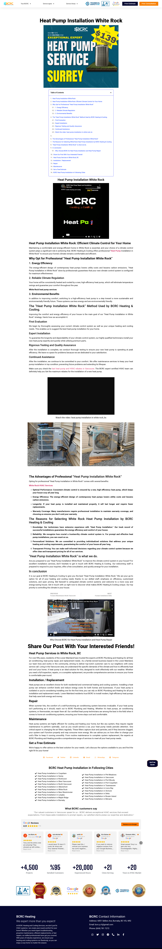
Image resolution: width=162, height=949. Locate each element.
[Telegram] (108, 934)
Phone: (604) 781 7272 (99, 928)
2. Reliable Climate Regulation (65, 110)
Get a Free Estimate (59, 169)
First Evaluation (60, 120)
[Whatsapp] (92, 934)
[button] (111, 92)
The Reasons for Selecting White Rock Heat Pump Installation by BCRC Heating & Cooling (82, 142)
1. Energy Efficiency (61, 107)
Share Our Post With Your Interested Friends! (67, 154)
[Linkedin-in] (118, 934)
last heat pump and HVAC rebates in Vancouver (73, 369)
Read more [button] (27, 849)
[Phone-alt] (113, 934)
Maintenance (57, 166)
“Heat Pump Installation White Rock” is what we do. (69, 145)
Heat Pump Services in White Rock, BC (66, 157)
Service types (47, 3)
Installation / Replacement (62, 160)
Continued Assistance (62, 129)
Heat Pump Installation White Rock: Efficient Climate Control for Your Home (77, 101)
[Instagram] (102, 934)
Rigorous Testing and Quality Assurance (68, 126)
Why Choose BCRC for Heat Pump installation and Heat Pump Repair (78, 151)
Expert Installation (61, 123)
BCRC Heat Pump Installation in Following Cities (69, 172)
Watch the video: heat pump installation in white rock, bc (73, 132)
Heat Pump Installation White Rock (63, 98)
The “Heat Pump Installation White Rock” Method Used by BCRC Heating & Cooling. (79, 117)
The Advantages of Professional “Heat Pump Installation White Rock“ (75, 139)
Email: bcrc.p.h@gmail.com (101, 924)
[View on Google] (25, 835)
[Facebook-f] (123, 934)
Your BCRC (25, 3)
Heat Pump (116, 251)
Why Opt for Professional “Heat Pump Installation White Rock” (73, 104)
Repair (55, 163)
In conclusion (56, 148)
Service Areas (70, 3)
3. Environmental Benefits (63, 113)
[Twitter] (97, 934)
